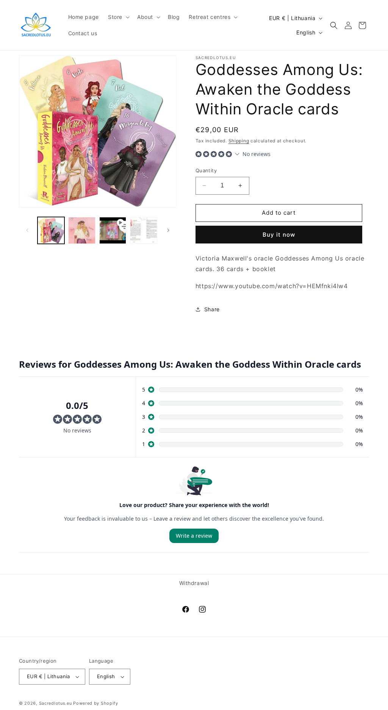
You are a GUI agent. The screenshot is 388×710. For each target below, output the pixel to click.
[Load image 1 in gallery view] (51, 230)
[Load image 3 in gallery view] (143, 230)
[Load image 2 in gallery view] (81, 230)
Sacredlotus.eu (55, 703)
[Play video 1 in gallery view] (112, 230)
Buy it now (279, 234)
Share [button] (212, 309)
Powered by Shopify (95, 703)
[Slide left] (27, 230)
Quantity (206, 170)
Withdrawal (194, 583)
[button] (118, 17)
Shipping (238, 141)
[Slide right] (168, 230)
